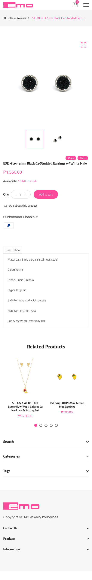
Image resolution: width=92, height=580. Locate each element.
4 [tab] (51, 425)
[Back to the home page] (4, 18)
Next (83, 158)
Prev (71, 158)
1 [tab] (35, 425)
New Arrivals (18, 18)
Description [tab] (13, 250)
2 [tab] (40, 425)
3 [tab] (46, 425)
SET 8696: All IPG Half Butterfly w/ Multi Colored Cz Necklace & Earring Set (25, 407)
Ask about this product (23, 205)
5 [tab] (56, 425)
